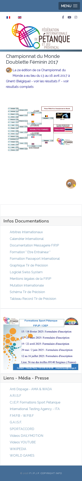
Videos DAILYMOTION (26, 436)
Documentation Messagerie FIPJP (34, 245)
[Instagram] (76, 17)
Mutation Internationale (27, 285)
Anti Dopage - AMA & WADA (31, 389)
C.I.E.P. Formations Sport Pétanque (35, 402)
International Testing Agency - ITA (35, 409)
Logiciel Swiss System (26, 272)
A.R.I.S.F (15, 396)
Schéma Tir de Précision (27, 292)
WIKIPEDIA (18, 449)
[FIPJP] (41, 36)
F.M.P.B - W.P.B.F (22, 416)
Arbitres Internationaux (26, 232)
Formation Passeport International (35, 259)
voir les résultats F (47, 81)
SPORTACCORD (22, 429)
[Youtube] (69, 17)
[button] (69, 6)
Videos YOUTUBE (23, 442)
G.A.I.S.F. (16, 422)
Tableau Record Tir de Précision (33, 299)
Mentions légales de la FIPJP (30, 279)
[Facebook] (63, 17)
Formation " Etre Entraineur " (30, 252)
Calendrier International (27, 239)
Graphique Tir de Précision (29, 265)
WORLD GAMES (22, 455)
